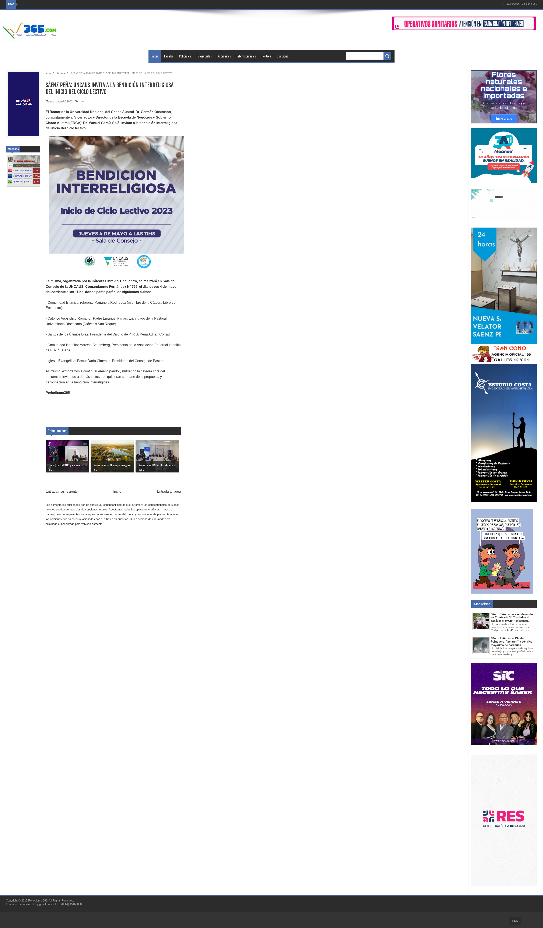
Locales (168, 56)
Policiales (185, 56)
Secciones (283, 56)
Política (266, 56)
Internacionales (246, 56)
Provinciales (204, 56)
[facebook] (502, 4)
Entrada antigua (169, 491)
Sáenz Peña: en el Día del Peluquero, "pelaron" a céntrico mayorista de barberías (511, 642)
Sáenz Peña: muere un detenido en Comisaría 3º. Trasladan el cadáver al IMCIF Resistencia (512, 617)
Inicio (154, 56)
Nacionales (224, 56)
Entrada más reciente (62, 491)
